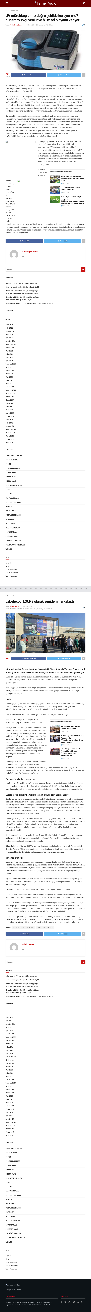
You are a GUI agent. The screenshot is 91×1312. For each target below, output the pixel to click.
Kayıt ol (8, 563)
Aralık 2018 (10, 413)
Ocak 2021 (9, 384)
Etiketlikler (11, 472)
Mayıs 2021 (10, 370)
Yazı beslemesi (11, 569)
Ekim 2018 (9, 419)
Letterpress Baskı (13, 502)
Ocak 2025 (9, 334)
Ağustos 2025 (10, 331)
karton (9, 494)
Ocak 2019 (9, 410)
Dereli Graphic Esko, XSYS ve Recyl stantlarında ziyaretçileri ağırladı (30, 303)
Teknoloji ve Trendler (15, 545)
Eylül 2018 (9, 423)
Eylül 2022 (9, 338)
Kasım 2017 (10, 439)
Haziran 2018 (10, 433)
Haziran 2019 (10, 393)
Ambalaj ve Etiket (16, 25)
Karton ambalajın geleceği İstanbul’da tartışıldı (22, 287)
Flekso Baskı (11, 477)
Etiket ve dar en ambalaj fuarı (23, 927)
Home (7, 10)
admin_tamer (15, 606)
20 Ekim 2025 (65, 183)
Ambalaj (8, 1302)
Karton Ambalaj (12, 498)
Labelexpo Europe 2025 (45, 927)
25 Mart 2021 (30, 25)
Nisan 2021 (10, 374)
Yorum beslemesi (12, 573)
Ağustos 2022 (10, 341)
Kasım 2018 (10, 416)
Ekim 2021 (9, 357)
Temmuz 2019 (11, 390)
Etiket (8, 464)
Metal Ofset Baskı (13, 515)
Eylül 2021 (9, 361)
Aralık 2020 (10, 387)
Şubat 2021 (9, 380)
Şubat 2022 (9, 354)
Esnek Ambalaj (12, 460)
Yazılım (9, 549)
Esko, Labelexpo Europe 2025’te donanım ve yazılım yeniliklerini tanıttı (72, 179)
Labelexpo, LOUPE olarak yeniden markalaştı (22, 283)
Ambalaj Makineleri (14, 455)
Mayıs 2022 (10, 347)
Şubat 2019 (9, 406)
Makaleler (10, 507)
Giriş (7, 566)
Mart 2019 (9, 403)
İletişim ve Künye (28, 1302)
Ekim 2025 (9, 325)
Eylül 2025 (9, 328)
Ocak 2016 (9, 442)
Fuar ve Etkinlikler (14, 485)
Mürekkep (49, 25)
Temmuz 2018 (11, 429)
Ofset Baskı (10, 524)
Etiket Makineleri (13, 468)
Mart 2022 (9, 351)
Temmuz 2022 (11, 344)
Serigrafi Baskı (12, 536)
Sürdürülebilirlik (13, 541)
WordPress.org (11, 576)
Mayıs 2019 (10, 397)
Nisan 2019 (10, 400)
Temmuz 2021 (11, 364)
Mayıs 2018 (10, 436)
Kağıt (8, 489)
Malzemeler (14, 10)
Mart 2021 (9, 377)
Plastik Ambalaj (13, 528)
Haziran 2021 (10, 367)
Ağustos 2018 (10, 426)
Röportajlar (11, 532)
